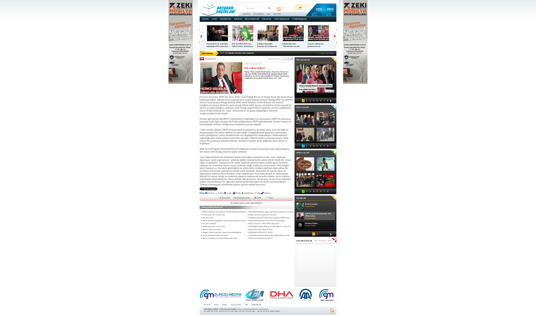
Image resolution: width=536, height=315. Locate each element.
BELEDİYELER (225, 19)
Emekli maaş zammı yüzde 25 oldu (214, 226)
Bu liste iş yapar (311, 205)
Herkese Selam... (312, 224)
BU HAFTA (322, 241)
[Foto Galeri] (318, 9)
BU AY (330, 241)
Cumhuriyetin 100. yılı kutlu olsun (214, 215)
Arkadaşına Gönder (243, 197)
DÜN (315, 241)
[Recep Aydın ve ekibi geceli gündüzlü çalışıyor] (325, 118)
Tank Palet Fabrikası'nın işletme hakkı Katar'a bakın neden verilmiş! (271, 212)
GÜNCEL (205, 19)
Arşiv (269, 14)
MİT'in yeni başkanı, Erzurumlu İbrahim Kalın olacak (220, 238)
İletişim (224, 305)
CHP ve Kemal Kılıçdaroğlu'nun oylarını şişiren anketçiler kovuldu (224, 220)
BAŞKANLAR (256, 305)
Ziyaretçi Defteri (236, 305)
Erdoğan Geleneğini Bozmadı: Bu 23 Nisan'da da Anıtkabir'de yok (267, 46)
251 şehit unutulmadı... (210, 223)
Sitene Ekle (277, 14)
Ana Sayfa (246, 14)
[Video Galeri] (330, 9)
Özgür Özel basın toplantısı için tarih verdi (263, 215)
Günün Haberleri (258, 14)
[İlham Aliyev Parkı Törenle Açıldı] (305, 164)
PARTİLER (238, 19)
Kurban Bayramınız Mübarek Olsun (260, 229)
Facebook (211, 193)
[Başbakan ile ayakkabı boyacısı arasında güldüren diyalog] (325, 180)
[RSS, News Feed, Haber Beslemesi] (279, 9)
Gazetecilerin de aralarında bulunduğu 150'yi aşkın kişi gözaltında (217, 46)
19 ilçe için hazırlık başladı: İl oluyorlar (215, 235)
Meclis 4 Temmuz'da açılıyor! (212, 229)
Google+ (229, 193)
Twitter (220, 193)
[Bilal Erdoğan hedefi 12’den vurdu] (305, 180)
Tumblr (238, 193)
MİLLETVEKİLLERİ (252, 19)
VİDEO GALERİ (302, 153)
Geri (201, 36)
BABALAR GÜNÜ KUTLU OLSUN (261, 232)
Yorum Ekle (226, 197)
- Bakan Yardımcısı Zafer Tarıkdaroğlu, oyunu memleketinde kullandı (247, 53)
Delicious (267, 193)
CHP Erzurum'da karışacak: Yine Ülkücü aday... (318, 216)
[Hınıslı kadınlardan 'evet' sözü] (305, 118)
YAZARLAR (301, 198)
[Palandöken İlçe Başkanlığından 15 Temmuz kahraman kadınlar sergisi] (325, 134)
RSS (246, 305)
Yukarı (270, 197)
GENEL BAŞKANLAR (281, 19)
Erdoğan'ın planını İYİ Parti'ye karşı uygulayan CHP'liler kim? (269, 217)
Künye (216, 305)
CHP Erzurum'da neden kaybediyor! (261, 238)
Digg (258, 193)
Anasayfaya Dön (210, 59)
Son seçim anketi (208, 217)
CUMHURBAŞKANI (299, 19)
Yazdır (259, 197)
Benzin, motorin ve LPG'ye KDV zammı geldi (264, 223)
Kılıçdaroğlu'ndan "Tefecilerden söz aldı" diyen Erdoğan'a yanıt (291, 46)
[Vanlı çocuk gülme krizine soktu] (325, 164)
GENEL (214, 19)
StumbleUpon (248, 193)
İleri (334, 36)
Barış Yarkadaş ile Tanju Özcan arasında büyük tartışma (267, 220)
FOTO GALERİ (302, 107)
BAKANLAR (266, 19)
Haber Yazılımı (275, 311)
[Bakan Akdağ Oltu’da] (305, 134)
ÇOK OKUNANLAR (304, 241)
